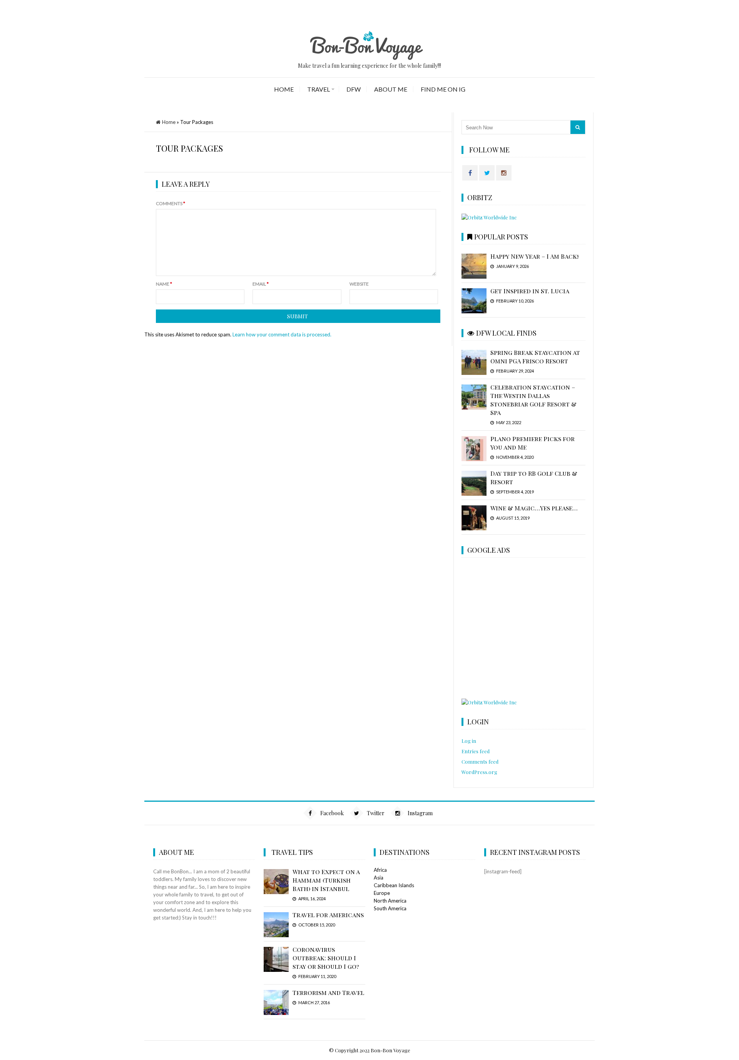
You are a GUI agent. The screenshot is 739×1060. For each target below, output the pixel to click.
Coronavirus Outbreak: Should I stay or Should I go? (326, 957)
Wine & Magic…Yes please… (534, 508)
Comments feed (479, 761)
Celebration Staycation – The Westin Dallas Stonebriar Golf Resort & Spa (533, 399)
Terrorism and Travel (328, 992)
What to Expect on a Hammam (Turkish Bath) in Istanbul (326, 880)
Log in (468, 740)
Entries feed (475, 751)
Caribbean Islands (394, 885)
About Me (390, 89)
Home (284, 89)
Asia (378, 877)
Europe (382, 893)
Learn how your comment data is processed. (281, 334)
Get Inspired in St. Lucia (529, 291)
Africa (380, 870)
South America (390, 908)
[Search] (577, 127)
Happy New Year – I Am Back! (534, 256)
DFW (353, 89)
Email (260, 284)
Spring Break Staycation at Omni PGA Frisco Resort (535, 356)
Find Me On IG (443, 89)
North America (390, 901)
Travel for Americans (328, 915)
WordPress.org (479, 772)
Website (359, 284)
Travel (318, 89)
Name (164, 284)
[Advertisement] (523, 629)
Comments (170, 203)
